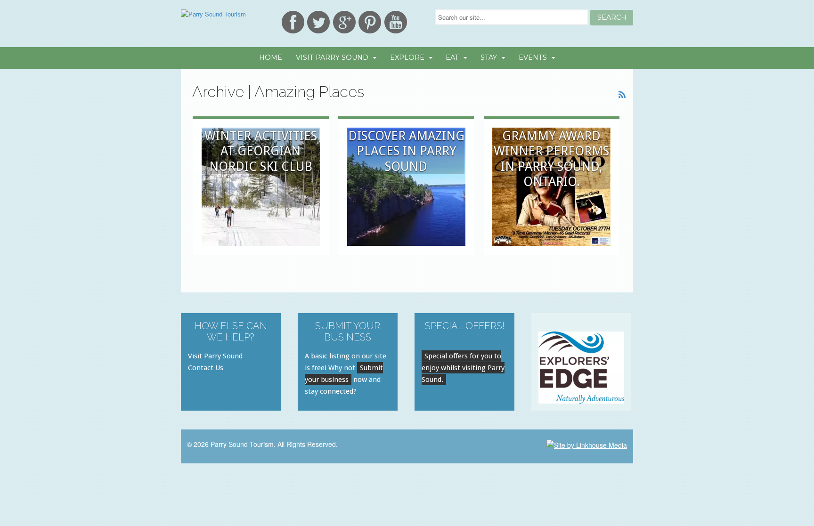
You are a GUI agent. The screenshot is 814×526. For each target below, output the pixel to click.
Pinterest (369, 22)
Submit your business (344, 374)
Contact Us (205, 368)
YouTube (395, 22)
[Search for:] (512, 17)
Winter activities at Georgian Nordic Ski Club (260, 151)
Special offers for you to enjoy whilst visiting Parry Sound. (463, 368)
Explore (407, 57)
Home (270, 57)
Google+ (344, 22)
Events (533, 57)
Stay (488, 57)
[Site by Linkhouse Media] (586, 444)
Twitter (318, 22)
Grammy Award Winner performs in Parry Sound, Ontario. (551, 159)
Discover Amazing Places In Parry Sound (406, 151)
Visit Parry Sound (332, 57)
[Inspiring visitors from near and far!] (213, 13)
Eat (452, 57)
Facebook (293, 22)
